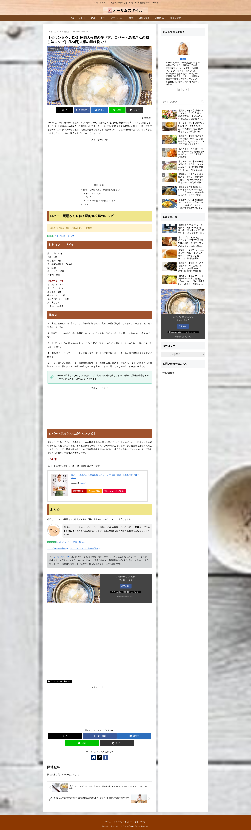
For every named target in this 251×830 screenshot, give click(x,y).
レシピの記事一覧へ (62, 236)
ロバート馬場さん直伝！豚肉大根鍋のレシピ (101, 190)
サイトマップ (140, 822)
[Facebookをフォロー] (105, 757)
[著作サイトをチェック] (93, 757)
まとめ (86, 204)
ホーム (108, 822)
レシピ (68, 681)
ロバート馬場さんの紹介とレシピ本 (100, 201)
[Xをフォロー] (99, 757)
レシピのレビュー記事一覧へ (69, 542)
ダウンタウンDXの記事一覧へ (84, 548)
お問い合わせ (168, 373)
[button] (134, 110)
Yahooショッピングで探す (114, 491)
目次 (96, 185)
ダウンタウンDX (59, 557)
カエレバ (83, 483)
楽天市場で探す (79, 491)
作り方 (88, 197)
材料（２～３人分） (94, 193)
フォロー (127, 586)
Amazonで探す (95, 491)
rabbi (183, 59)
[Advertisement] (99, 159)
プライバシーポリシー (123, 822)
